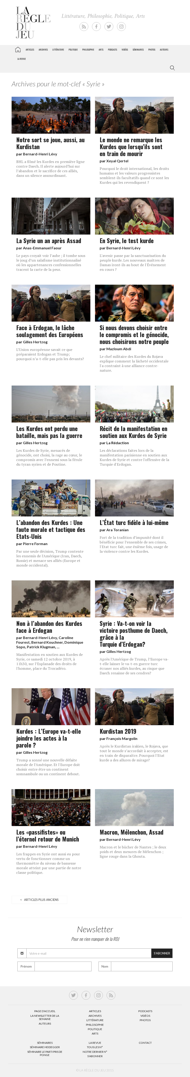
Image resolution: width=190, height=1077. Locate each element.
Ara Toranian (117, 530)
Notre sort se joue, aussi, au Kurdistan (50, 143)
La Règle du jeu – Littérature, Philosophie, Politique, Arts (18, 48)
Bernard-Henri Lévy (40, 154)
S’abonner (95, 1056)
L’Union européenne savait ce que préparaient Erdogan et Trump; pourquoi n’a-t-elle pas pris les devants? (50, 354)
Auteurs (164, 49)
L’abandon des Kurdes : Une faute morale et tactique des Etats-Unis (50, 529)
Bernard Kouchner (47, 642)
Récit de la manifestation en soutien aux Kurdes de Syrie (133, 432)
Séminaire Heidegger (45, 1047)
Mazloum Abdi (118, 349)
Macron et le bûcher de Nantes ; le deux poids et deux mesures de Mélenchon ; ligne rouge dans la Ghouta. (133, 852)
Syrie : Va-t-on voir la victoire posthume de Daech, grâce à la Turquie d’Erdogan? (134, 633)
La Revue (95, 1042)
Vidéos (125, 49)
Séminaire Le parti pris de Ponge (44, 1053)
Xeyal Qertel (117, 161)
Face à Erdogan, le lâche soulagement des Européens (49, 331)
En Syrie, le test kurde (127, 240)
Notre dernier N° (95, 1051)
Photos (151, 49)
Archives (43, 49)
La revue (21, 58)
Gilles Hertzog (35, 342)
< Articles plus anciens (39, 900)
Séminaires (138, 49)
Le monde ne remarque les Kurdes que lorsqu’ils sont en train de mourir (131, 146)
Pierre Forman (35, 543)
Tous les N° (95, 1047)
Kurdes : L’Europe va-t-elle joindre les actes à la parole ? (48, 738)
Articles (30, 49)
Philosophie (88, 49)
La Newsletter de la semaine (44, 1017)
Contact (145, 1042)
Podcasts (112, 49)
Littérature (58, 49)
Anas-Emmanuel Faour (42, 248)
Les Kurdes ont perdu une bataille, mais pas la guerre (49, 432)
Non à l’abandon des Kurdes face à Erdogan (49, 626)
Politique (73, 49)
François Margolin (121, 738)
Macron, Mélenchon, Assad (131, 831)
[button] (171, 68)
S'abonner (162, 953)
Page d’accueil (44, 1011)
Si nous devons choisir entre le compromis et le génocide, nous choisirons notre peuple (134, 334)
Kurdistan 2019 (118, 731)
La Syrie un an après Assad (48, 240)
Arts (101, 49)
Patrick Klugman (41, 647)
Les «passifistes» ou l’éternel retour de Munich (47, 835)
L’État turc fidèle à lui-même (134, 522)
